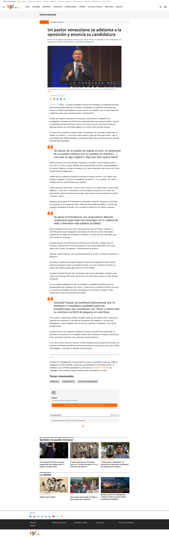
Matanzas (68, 1)
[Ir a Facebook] (30, 516)
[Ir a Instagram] (38, 516)
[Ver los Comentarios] (54, 99)
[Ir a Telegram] (42, 516)
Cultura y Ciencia (95, 7)
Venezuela (55, 381)
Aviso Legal (100, 522)
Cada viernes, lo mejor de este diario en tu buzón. (84, 405)
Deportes (47, 7)
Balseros (39, 1)
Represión (61, 1)
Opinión (82, 7)
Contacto (32, 525)
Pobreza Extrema (78, 1)
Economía (36, 7)
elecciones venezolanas (88, 381)
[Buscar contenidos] (160, 7)
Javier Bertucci (68, 381)
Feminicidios (31, 1)
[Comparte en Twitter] (61, 99)
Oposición (87, 1)
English (119, 7)
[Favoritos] (50, 99)
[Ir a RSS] (62, 516)
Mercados (109, 7)
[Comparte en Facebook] (57, 99)
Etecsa (24, 1)
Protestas (45, 1)
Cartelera (57, 7)
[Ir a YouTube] (54, 516)
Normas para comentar (59, 522)
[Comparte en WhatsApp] (64, 99)
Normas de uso (114, 415)
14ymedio (33, 522)
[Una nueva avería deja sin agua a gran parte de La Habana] (84, 485)
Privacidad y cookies (80, 522)
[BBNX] (36, 533)
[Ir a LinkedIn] (50, 516)
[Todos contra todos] (54, 485)
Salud (19, 1)
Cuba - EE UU (106, 1)
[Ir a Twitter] (34, 516)
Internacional (71, 7)
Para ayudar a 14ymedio (57, 22)
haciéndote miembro (101, 368)
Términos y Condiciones (126, 522)
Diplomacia (53, 1)
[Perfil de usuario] (165, 7)
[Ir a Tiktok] (46, 516)
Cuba (27, 7)
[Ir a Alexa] (58, 516)
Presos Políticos (96, 1)
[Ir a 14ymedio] (15, 7)
